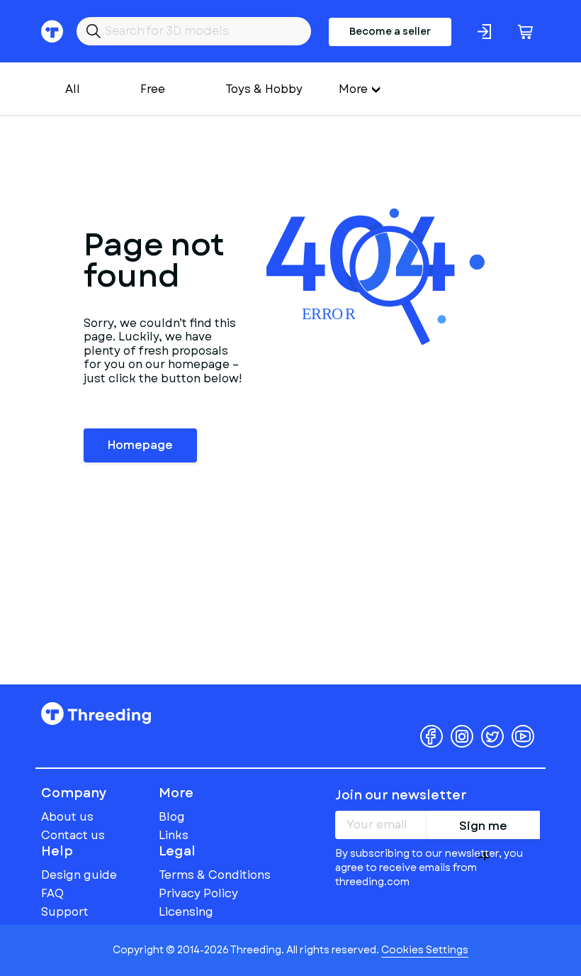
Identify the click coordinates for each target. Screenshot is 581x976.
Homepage (140, 445)
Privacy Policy (198, 893)
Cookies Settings (424, 950)
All (72, 89)
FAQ (52, 893)
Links (173, 835)
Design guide (79, 875)
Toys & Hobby (264, 89)
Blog (172, 817)
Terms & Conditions (215, 875)
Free (152, 89)
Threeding (96, 713)
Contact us (73, 835)
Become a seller (390, 31)
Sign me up (483, 828)
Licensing (186, 912)
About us (67, 817)
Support (65, 912)
